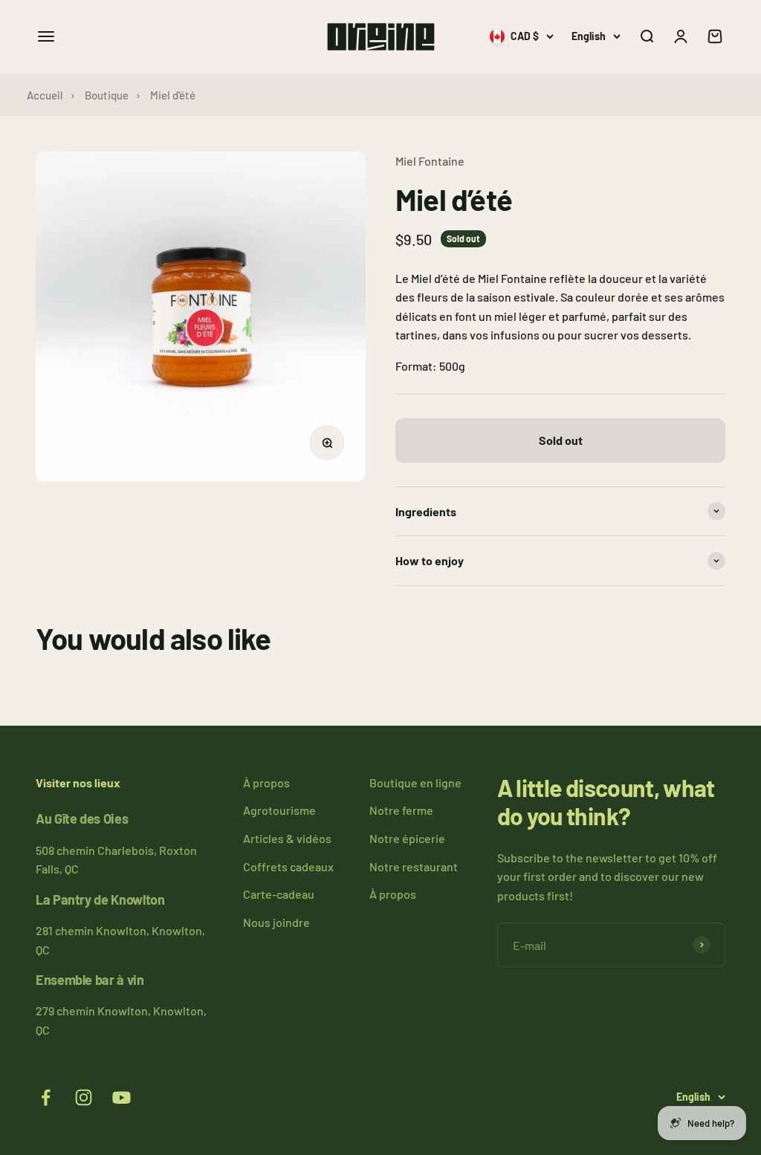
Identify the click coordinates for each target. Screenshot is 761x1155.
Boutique (107, 95)
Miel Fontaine (429, 161)
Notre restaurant (413, 866)
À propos (266, 782)
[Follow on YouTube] (121, 1097)
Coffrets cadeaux (288, 866)
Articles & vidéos (287, 838)
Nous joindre (276, 922)
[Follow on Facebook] (46, 1097)
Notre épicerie (407, 838)
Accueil (45, 95)
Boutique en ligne (415, 782)
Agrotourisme (279, 810)
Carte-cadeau (278, 894)
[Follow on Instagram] (84, 1097)
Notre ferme (401, 810)
